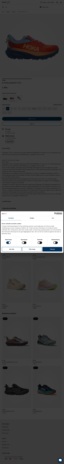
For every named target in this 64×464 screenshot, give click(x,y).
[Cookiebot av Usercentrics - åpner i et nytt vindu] (55, 213)
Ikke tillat (11, 249)
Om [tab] (53, 218)
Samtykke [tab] (11, 218)
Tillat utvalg (32, 249)
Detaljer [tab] (32, 218)
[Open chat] (60, 460)
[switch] (24, 242)
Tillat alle (52, 249)
